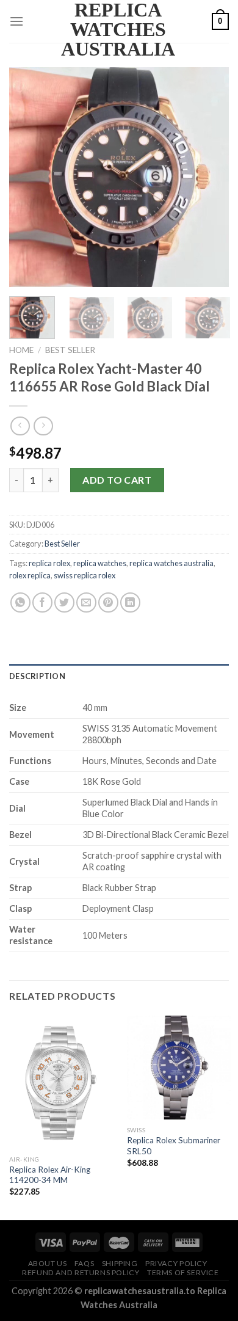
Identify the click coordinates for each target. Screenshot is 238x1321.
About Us (47, 1263)
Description (37, 676)
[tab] (119, 676)
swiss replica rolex (84, 575)
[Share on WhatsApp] (20, 602)
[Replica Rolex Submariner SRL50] (179, 1067)
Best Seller (70, 350)
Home (21, 350)
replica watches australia (171, 563)
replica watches (99, 563)
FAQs (84, 1263)
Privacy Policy (176, 1263)
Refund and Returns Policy (80, 1272)
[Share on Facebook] (42, 602)
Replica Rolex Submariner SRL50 (173, 1145)
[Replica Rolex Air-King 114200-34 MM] (61, 1082)
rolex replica (30, 575)
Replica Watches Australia (118, 29)
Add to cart (116, 480)
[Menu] (16, 21)
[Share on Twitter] (64, 602)
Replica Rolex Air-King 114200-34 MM (49, 1175)
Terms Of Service (183, 1272)
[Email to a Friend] (86, 602)
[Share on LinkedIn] (130, 602)
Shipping (120, 1263)
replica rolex (49, 563)
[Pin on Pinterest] (108, 602)
